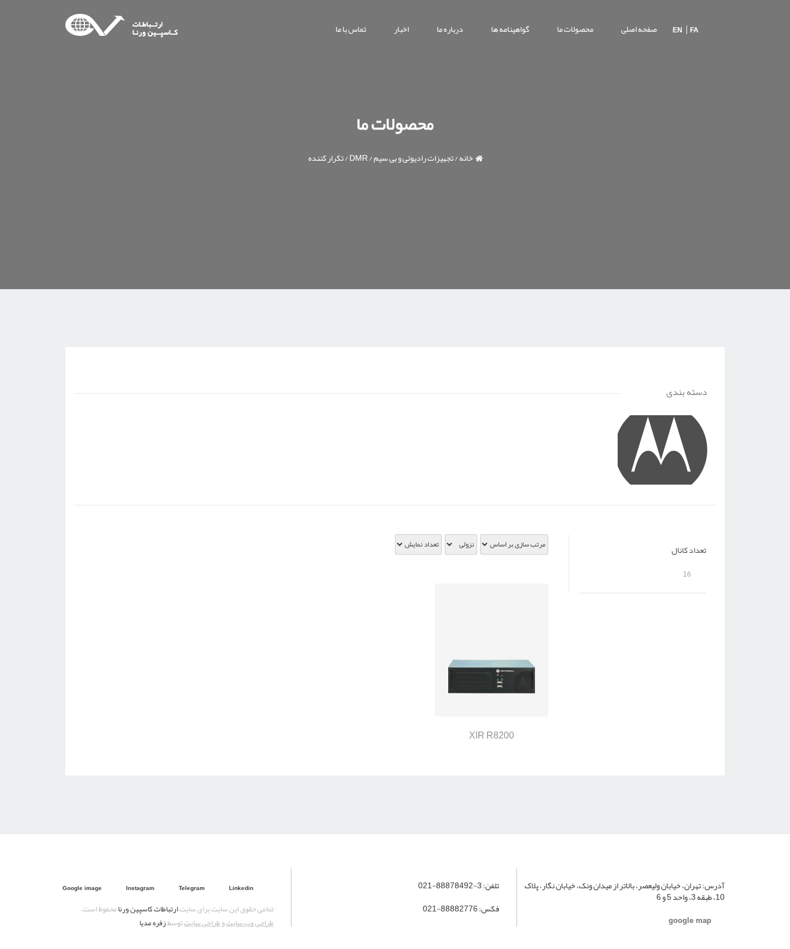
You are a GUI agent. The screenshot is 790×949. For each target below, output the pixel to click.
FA (694, 30)
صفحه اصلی (639, 29)
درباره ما (450, 29)
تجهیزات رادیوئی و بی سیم (413, 158)
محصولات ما (575, 29)
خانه (466, 158)
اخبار (401, 29)
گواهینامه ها (510, 29)
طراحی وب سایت (250, 922)
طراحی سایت (202, 922)
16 (687, 574)
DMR (358, 158)
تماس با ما (350, 29)
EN (677, 30)
